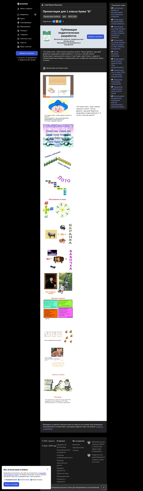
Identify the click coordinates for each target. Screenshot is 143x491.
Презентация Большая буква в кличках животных (117, 22)
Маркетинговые (37, 480)
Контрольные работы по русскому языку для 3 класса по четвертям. (117, 12)
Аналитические (25, 480)
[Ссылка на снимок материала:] (58, 86)
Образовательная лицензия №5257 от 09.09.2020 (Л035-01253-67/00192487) (98, 446)
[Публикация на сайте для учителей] (47, 36)
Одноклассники (78, 447)
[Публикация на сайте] (36, 14)
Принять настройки (11, 484)
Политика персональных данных (62, 463)
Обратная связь (62, 473)
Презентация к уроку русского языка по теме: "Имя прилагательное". (117, 63)
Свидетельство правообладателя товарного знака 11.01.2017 (98, 458)
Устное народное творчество (115, 54)
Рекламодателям (63, 476)
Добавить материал (27, 53)
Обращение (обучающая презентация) (116, 82)
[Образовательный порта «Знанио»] (22, 4)
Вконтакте (76, 445)
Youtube (75, 450)
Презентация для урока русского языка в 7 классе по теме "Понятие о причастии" (118, 44)
